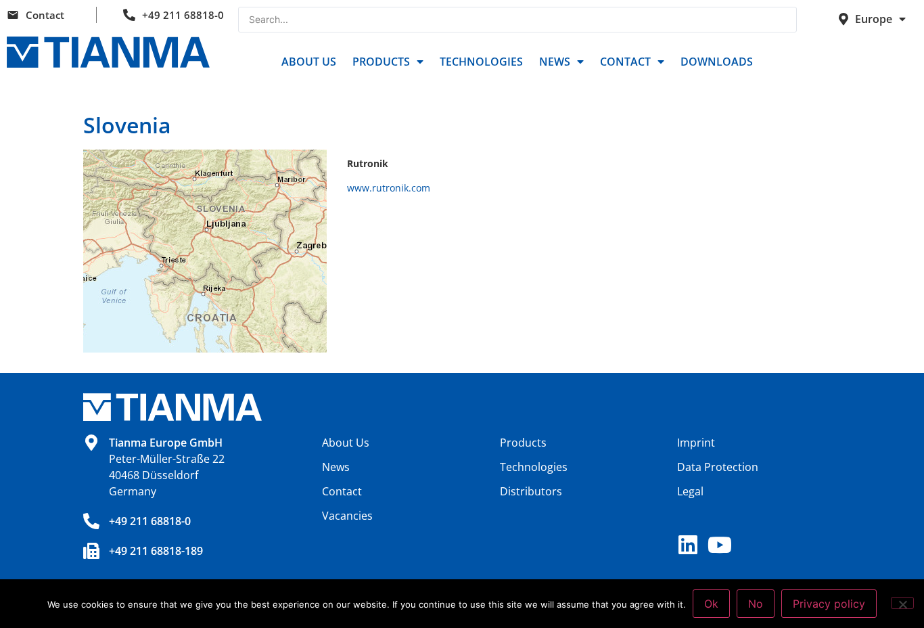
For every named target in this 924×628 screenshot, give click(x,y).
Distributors (531, 491)
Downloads (716, 61)
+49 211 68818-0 (183, 15)
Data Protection (717, 466)
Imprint (696, 442)
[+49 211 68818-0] (91, 521)
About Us (308, 61)
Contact (45, 15)
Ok (711, 603)
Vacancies (347, 515)
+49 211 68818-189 (156, 550)
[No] (902, 603)
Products (381, 61)
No (755, 603)
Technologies (481, 61)
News (554, 61)
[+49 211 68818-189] (91, 551)
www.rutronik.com (388, 187)
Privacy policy (829, 603)
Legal (690, 491)
